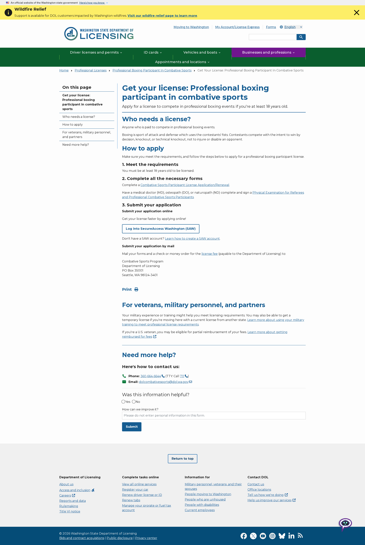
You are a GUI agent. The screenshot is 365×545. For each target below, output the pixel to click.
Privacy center (146, 538)
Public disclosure (120, 538)
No (138, 402)
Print (127, 289)
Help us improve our (269, 500)
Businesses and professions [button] (268, 52)
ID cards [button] (153, 52)
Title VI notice (69, 511)
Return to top (183, 458)
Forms (271, 27)
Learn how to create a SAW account (192, 238)
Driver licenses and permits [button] (96, 52)
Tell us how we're (266, 495)
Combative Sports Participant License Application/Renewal (184, 185)
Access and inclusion (77, 490)
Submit (132, 427)
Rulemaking (68, 506)
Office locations (259, 489)
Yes (127, 402)
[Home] (98, 25)
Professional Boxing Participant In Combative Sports (152, 70)
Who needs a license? (78, 117)
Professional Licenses (90, 70)
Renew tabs (131, 500)
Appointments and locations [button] (182, 62)
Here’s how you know (92, 2)
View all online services (139, 484)
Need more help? (75, 145)
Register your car (135, 489)
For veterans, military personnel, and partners (86, 135)
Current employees (200, 510)
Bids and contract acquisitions (81, 538)
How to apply (72, 124)
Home (64, 70)
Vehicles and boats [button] (202, 52)
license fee (210, 254)
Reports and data (72, 501)
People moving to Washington (208, 494)
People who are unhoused (205, 499)
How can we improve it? (140, 409)
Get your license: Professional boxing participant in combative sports (82, 102)
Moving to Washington (191, 27)
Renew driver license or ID (142, 495)
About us (66, 484)
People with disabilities (202, 505)
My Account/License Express (237, 27)
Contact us (256, 484)
